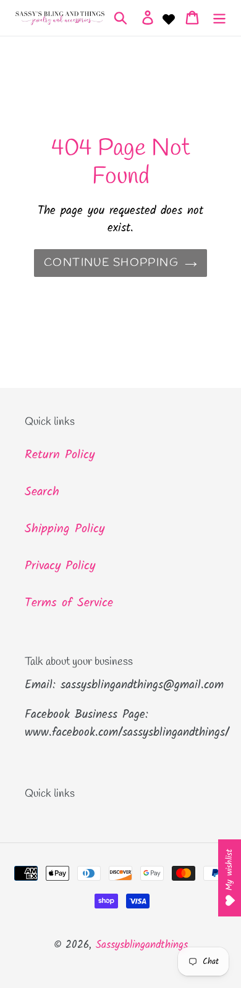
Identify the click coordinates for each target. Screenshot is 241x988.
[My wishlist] (168, 18)
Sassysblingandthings (142, 945)
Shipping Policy (64, 529)
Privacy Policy (60, 566)
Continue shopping (111, 262)
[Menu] (219, 17)
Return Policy (60, 455)
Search (42, 492)
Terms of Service (69, 603)
